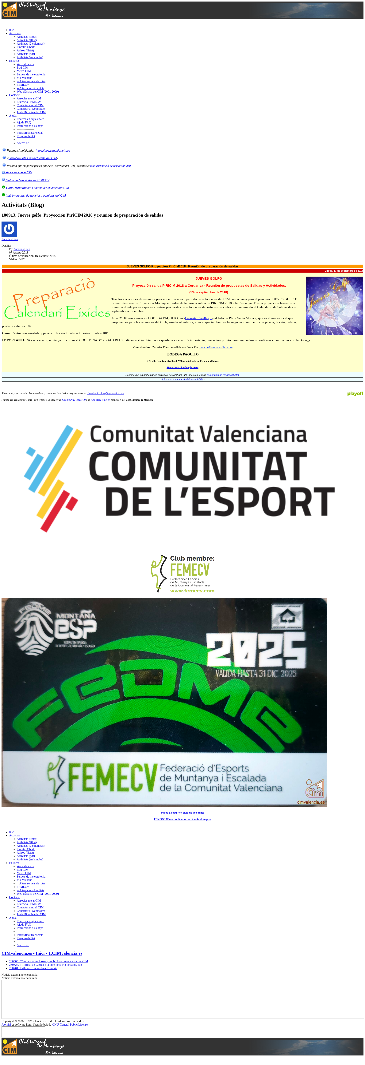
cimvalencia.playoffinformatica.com (105, 393)
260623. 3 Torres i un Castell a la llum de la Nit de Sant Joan (45, 964)
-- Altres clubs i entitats (30, 88)
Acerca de (23, 143)
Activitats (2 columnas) (30, 43)
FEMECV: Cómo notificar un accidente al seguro (182, 819)
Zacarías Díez (10, 239)
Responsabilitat (26, 136)
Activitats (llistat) (27, 36)
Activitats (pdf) (26, 53)
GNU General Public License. (70, 1024)
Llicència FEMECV (29, 101)
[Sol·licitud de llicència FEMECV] (3, 180)
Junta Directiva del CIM (31, 112)
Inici (11, 29)
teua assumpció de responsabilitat (110, 165)
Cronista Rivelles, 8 (198, 318)
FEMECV (23, 84)
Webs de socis (25, 64)
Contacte (14, 95)
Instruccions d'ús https (30, 125)
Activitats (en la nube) (30, 57)
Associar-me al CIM (29, 98)
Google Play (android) (74, 399)
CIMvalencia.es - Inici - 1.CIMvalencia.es (42, 953)
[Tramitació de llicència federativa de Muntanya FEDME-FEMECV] (164, 806)
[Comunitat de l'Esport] (182, 477)
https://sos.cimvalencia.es (53, 150)
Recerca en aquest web (30, 119)
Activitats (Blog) (27, 40)
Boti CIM (22, 67)
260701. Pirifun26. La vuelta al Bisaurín (33, 968)
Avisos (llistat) (25, 50)
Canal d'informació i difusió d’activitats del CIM (37, 188)
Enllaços (14, 60)
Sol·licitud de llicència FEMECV (27, 180)
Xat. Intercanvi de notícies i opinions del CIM (35, 195)
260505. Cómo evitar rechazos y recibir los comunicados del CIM (48, 961)
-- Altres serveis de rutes (31, 81)
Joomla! (6, 1024)
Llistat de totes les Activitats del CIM (33, 158)
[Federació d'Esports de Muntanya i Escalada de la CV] (182, 574)
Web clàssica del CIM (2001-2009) (38, 91)
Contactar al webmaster (31, 108)
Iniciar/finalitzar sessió (30, 132)
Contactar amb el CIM (30, 105)
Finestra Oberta (26, 47)
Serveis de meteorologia (31, 74)
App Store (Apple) (100, 399)
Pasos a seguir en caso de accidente (182, 812)
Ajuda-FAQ (24, 122)
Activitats (15, 33)
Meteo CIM (24, 71)
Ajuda (13, 115)
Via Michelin (24, 77)
